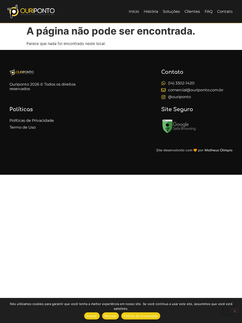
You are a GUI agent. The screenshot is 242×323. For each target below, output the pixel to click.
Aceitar (91, 316)
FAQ (208, 11)
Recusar (110, 316)
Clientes (192, 11)
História (151, 11)
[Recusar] (234, 310)
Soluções (171, 11)
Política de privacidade (141, 316)
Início (134, 11)
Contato (225, 11)
